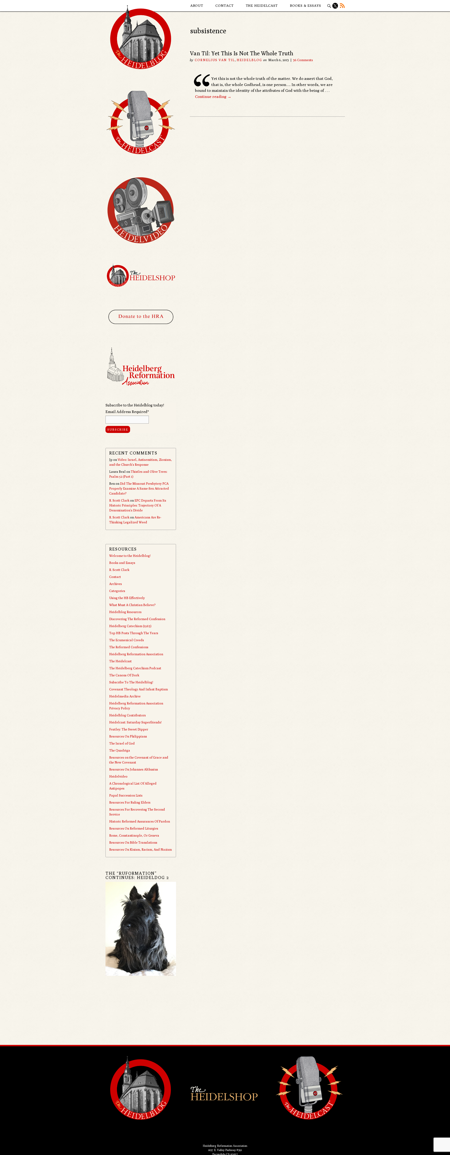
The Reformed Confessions (128, 647)
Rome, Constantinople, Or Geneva (134, 835)
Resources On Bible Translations (133, 842)
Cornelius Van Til (215, 60)
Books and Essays (122, 563)
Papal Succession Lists (125, 795)
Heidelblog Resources (125, 612)
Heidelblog (249, 60)
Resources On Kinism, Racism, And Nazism (140, 849)
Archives (115, 584)
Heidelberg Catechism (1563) (130, 626)
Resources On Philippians (128, 736)
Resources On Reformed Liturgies (133, 828)
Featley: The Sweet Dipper (128, 729)
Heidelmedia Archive (125, 696)
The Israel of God (122, 743)
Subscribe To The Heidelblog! (131, 682)
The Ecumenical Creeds (126, 640)
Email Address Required (127, 412)
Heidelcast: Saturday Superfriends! (135, 722)
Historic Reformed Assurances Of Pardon (139, 821)
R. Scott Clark (119, 500)
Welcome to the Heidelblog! (129, 556)
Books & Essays (305, 5)
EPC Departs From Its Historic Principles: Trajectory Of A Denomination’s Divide (137, 505)
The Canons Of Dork (124, 675)
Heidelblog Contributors (127, 715)
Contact (224, 5)
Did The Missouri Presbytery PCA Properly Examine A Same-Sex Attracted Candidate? (139, 488)
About (196, 5)
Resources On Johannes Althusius (133, 769)
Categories (117, 591)
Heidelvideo (118, 776)
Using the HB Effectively (127, 598)
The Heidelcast (262, 5)
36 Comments (303, 60)
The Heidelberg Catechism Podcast (135, 668)
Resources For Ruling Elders (129, 802)
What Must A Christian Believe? (132, 605)
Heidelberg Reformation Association (136, 654)
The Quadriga (119, 750)
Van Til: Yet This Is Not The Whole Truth (241, 53)
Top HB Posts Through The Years (133, 633)
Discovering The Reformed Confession (137, 619)
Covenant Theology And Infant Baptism (138, 689)
